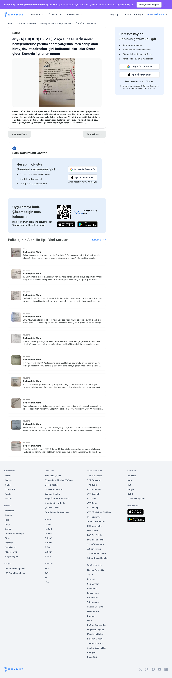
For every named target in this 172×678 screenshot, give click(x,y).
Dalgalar (91, 616)
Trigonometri (93, 602)
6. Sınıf (48, 552)
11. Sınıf (48, 529)
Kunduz (11, 23)
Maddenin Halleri (95, 634)
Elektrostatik (93, 611)
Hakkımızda (73, 14)
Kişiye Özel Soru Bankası (57, 498)
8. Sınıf (48, 543)
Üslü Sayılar (93, 584)
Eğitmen (8, 480)
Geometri (8, 515)
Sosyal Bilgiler (11, 556)
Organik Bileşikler (95, 629)
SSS (130, 485)
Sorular (22, 23)
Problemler (92, 597)
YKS (47, 568)
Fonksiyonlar (93, 593)
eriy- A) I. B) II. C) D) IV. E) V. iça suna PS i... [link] (79, 23)
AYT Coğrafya (94, 517)
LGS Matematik (94, 526)
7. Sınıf (48, 547)
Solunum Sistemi (95, 643)
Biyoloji (7, 529)
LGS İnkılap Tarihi (95, 540)
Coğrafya (8, 543)
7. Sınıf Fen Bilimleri (96, 553)
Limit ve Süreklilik (95, 570)
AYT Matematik (94, 489)
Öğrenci (8, 476)
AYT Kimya (92, 503)
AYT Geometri (93, 494)
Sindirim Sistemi (95, 639)
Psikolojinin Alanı (48, 23)
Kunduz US (9, 489)
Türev (90, 575)
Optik (89, 620)
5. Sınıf (48, 556)
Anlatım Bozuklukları (96, 648)
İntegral (91, 579)
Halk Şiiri (91, 652)
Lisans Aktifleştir (134, 14)
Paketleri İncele (155, 14)
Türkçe (7, 538)
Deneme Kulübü (52, 494)
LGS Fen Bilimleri (95, 535)
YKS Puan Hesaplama (14, 568)
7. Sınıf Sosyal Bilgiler (97, 558)
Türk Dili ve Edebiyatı (14, 533)
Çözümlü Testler (52, 508)
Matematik (9, 511)
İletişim (131, 489)
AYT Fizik (91, 498)
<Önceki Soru (19, 134)
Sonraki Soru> (94, 134)
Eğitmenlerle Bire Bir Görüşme (59, 480)
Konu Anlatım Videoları (55, 503)
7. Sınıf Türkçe (94, 549)
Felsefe (32, 23)
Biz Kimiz (132, 476)
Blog (130, 480)
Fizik (6, 520)
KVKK (130, 494)
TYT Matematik (94, 476)
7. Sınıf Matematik (95, 544)
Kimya (7, 524)
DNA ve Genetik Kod (96, 625)
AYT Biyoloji (92, 508)
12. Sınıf (48, 524)
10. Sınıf (48, 533)
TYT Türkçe (92, 485)
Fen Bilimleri (10, 547)
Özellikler (53, 14)
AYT (47, 573)
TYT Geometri (94, 480)
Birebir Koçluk (51, 485)
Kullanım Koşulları (149, 86)
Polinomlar (92, 588)
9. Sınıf (48, 538)
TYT (47, 578)
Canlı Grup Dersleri (54, 489)
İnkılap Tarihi (10, 552)
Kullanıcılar (34, 14)
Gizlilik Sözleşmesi (130, 88)
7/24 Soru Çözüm (53, 476)
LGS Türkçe (92, 530)
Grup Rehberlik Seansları (57, 512)
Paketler (8, 494)
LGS (47, 582)
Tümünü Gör (97, 240)
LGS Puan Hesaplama (14, 573)
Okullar (7, 485)
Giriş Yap (114, 14)
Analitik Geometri (95, 607)
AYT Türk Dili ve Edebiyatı (99, 512)
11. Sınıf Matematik (96, 521)
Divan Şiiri (92, 657)
